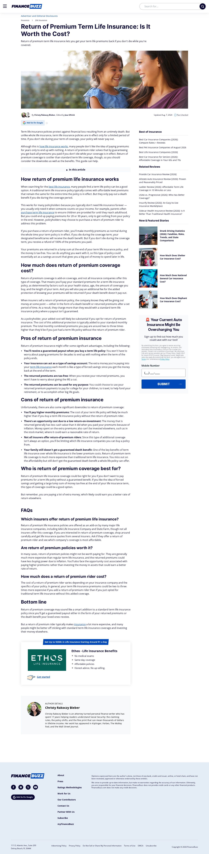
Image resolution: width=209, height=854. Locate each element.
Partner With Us (66, 811)
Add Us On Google (35, 122)
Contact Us (63, 805)
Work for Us (64, 793)
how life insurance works (53, 146)
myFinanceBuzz (66, 824)
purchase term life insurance (37, 212)
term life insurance (41, 367)
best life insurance (59, 186)
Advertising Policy (58, 845)
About (61, 775)
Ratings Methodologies (70, 787)
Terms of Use (129, 845)
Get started (43, 677)
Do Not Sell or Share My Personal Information (102, 845)
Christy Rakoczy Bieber (62, 708)
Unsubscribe (151, 845)
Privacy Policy (74, 845)
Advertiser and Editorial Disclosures (39, 15)
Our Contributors (67, 799)
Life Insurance (41, 20)
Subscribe (63, 817)
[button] (5, 6)
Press (60, 781)
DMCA (140, 845)
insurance (80, 624)
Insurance (25, 20)
